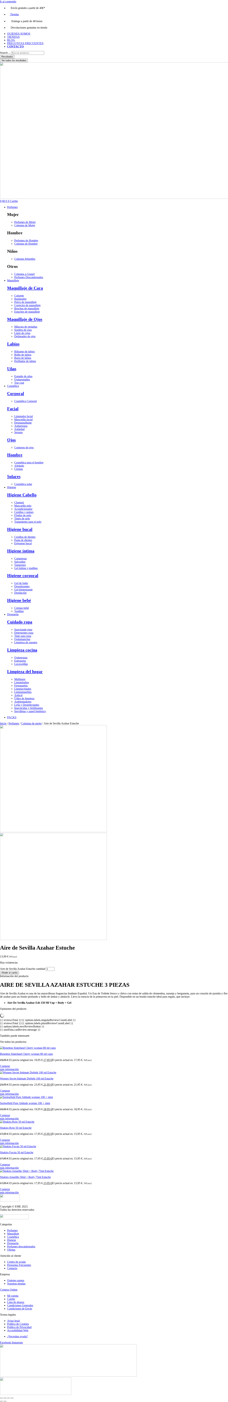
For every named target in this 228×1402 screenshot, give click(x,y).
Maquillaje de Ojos (24, 319)
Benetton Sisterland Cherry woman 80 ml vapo (26, 1053)
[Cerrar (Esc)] (12, 1398)
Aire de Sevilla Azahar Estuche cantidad (22, 968)
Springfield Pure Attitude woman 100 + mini (25, 1103)
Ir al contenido (8, 1)
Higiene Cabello (22, 495)
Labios (13, 344)
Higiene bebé (19, 600)
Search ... (5, 52)
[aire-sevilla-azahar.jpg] (53, 831)
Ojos (11, 440)
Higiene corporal (22, 575)
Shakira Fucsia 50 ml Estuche (16, 1152)
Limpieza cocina (22, 650)
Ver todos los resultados (13, 60)
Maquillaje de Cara (25, 288)
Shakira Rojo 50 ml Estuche (16, 1127)
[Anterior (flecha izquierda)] (1, 1401)
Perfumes (14, 723)
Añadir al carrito (9, 972)
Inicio (3, 723)
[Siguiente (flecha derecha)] (5, 1401)
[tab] (114, 976)
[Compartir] (8, 1398)
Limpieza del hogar (25, 671)
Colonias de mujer (31, 723)
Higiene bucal (19, 529)
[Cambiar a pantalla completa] (5, 1398)
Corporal (15, 393)
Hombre (14, 455)
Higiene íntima (20, 551)
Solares (13, 476)
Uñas (11, 368)
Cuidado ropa (19, 622)
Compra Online (8, 1289)
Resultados (7, 56)
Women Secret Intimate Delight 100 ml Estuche (26, 1078)
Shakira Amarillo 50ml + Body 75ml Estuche (25, 1177)
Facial (13, 408)
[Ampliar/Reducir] (1, 1398)
